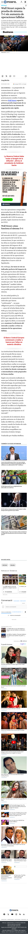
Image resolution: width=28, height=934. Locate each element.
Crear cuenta (23, 600)
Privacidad (23, 919)
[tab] (6, 612)
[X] (8, 914)
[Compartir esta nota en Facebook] (2, 76)
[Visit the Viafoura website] (23, 641)
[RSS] (20, 914)
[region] (14, 621)
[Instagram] (16, 914)
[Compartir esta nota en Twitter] (6, 76)
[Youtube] (12, 914)
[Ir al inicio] (10, 2)
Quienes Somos (10, 919)
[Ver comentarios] (26, 6)
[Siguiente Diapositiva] (26, 583)
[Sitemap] (24, 914)
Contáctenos (18, 919)
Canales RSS (3, 919)
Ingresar (21, 1)
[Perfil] (14, 911)
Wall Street (12, 100)
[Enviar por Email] (14, 76)
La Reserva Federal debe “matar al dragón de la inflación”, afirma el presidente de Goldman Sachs (14, 160)
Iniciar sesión (16, 600)
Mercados (12, 565)
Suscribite (8, 199)
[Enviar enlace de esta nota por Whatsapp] (10, 76)
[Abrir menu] (2, 2)
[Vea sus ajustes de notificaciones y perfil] (25, 1)
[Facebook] (4, 914)
